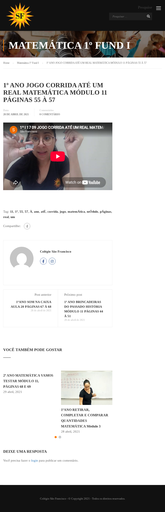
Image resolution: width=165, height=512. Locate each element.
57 (26, 211)
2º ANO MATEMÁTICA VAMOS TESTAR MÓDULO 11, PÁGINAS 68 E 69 (28, 381)
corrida (52, 211)
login (34, 460)
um (13, 217)
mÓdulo (92, 211)
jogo (63, 211)
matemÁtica (76, 211)
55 (21, 211)
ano (36, 211)
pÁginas (105, 211)
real (6, 217)
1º (16, 211)
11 (11, 211)
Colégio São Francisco (55, 251)
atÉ (43, 211)
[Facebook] (27, 226)
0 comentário (50, 114)
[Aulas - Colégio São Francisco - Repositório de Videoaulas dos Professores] (20, 16)
